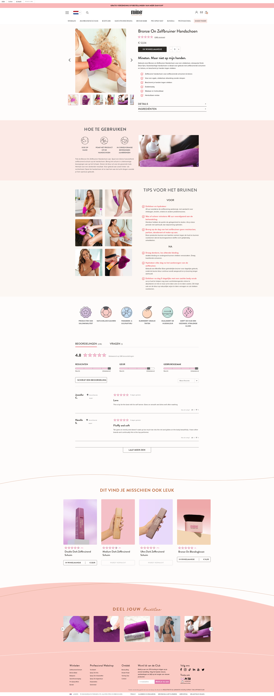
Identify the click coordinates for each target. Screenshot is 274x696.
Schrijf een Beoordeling (91, 380)
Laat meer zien (137, 449)
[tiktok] (190, 669)
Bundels (170, 21)
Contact (124, 679)
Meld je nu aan (162, 682)
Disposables (93, 682)
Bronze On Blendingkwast (191, 551)
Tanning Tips (125, 676)
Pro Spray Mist (157, 21)
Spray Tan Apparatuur (96, 679)
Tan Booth (93, 670)
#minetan (152, 610)
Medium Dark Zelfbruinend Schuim (116, 553)
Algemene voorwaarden (147, 694)
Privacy (133, 694)
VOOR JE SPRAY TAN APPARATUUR (183, 690)
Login (196, 12)
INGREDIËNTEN (147, 109)
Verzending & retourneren (167, 694)
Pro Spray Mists (74, 682)
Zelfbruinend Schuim (89, 21)
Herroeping (183, 694)
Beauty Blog (125, 670)
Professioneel (184, 21)
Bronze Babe (141, 21)
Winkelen (72, 21)
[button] (77, 12)
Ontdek (126, 665)
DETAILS (143, 104)
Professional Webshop (102, 665)
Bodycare (106, 21)
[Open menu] (67, 12)
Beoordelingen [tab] (86, 344)
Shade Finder (200, 21)
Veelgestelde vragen (197, 694)
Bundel (72, 685)
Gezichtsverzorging (123, 21)
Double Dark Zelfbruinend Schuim (78, 553)
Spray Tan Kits (94, 673)
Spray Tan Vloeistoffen (96, 676)
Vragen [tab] (115, 344)
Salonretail (93, 685)
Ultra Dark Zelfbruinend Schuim (152, 553)
